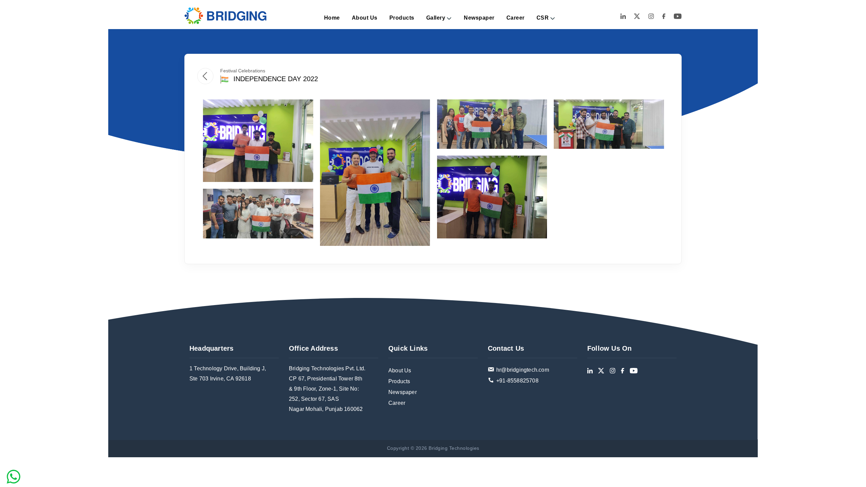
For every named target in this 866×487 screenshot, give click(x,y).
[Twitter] (637, 16)
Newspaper (479, 18)
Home (332, 18)
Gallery (436, 18)
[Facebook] (663, 16)
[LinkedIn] (623, 16)
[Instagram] (651, 16)
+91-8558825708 (517, 381)
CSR (543, 18)
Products (401, 18)
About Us (365, 18)
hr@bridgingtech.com (522, 370)
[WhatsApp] (13, 477)
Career (515, 18)
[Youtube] (678, 16)
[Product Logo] (225, 16)
